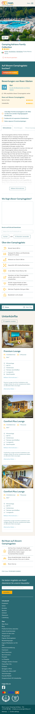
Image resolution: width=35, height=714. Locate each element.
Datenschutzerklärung (8, 647)
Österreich (5, 615)
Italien (6, 51)
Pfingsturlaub (6, 636)
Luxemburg (5, 617)
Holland (4, 613)
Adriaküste (19, 51)
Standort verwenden (23, 236)
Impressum (5, 650)
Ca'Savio (4, 666)
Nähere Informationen (17, 188)
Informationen (7, 128)
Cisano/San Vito (7, 664)
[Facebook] (3, 688)
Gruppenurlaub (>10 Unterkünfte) (11, 678)
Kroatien (4, 608)
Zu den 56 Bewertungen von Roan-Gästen (20, 89)
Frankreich (5, 603)
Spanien (4, 610)
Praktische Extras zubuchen (10, 629)
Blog (3, 626)
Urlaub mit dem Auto (8, 633)
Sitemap (4, 711)
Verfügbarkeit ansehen (10, 72)
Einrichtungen (18, 128)
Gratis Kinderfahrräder (8, 631)
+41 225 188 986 (6, 709)
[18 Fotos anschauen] (17, 24)
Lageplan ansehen (10, 321)
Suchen (5, 236)
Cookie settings (14, 711)
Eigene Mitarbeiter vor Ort (10, 643)
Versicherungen (6, 673)
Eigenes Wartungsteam (9, 638)
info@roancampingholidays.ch (21, 709)
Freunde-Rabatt (6, 676)
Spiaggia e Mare (7, 669)
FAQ (3, 645)
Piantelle (4, 657)
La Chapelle (5, 659)
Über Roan (5, 624)
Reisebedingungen (7, 640)
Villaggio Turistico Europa (9, 661)
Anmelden (6, 592)
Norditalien (12, 51)
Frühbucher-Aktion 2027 (9, 671)
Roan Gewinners (6, 652)
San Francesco (6, 654)
